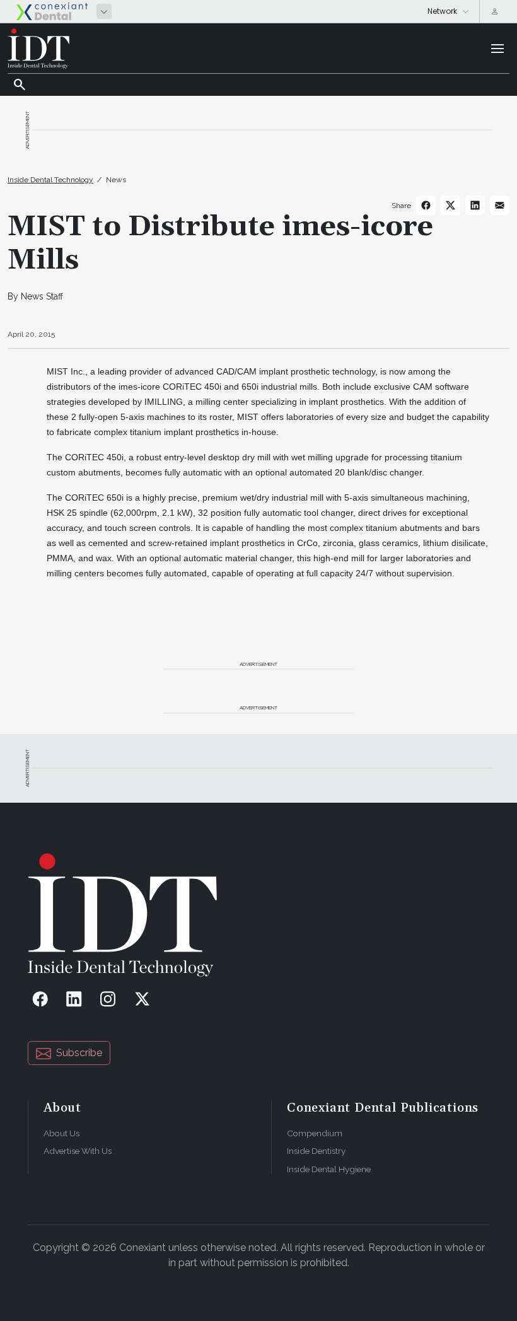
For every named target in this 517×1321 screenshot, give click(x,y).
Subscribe (79, 1053)
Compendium (314, 1133)
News (116, 179)
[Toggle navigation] (497, 49)
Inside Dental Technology (50, 179)
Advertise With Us (78, 1151)
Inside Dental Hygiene (329, 1169)
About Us (61, 1133)
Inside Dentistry (316, 1151)
